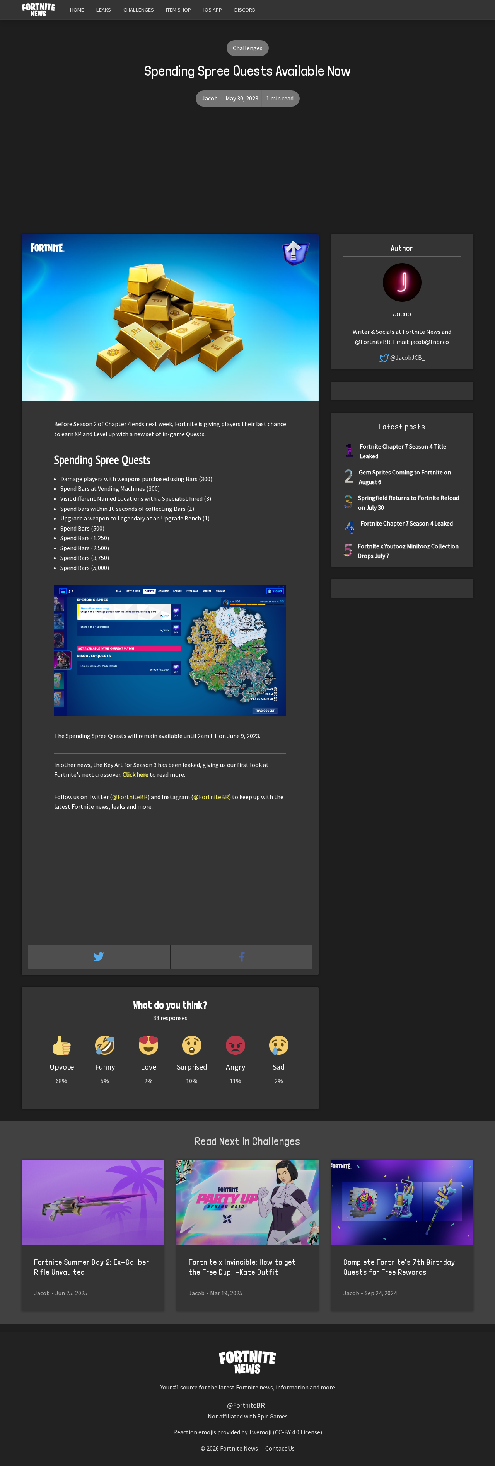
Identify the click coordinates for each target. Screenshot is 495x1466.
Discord (245, 9)
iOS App (212, 9)
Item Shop (178, 9)
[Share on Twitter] (99, 957)
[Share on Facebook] (242, 957)
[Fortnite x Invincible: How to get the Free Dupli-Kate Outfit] (247, 1202)
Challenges (138, 9)
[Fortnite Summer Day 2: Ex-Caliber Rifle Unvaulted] (93, 1202)
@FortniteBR (130, 797)
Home (77, 9)
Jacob (210, 98)
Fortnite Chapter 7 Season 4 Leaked (406, 523)
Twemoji (260, 1432)
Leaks (103, 9)
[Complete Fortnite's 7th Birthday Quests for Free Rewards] (402, 1202)
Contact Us (280, 1448)
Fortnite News (239, 1448)
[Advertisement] (247, 176)
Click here (135, 774)
